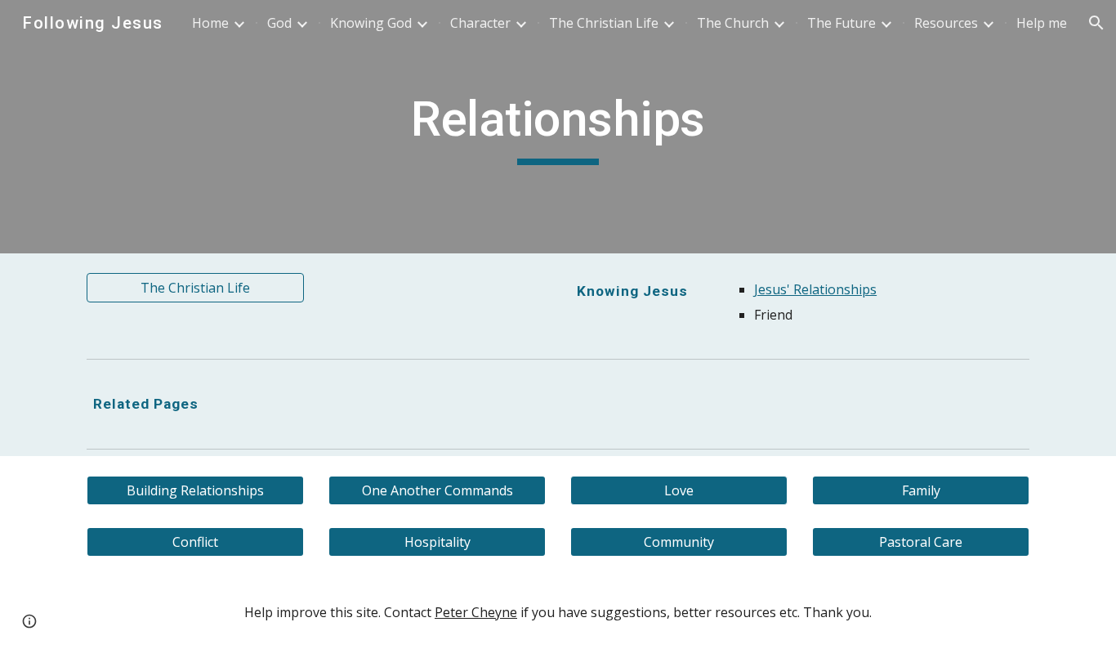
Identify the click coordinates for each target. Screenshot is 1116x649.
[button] (1096, 23)
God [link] (279, 23)
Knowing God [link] (371, 23)
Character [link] (480, 23)
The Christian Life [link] (603, 23)
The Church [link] (733, 23)
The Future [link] (841, 23)
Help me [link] (1041, 23)
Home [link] (210, 23)
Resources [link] (946, 23)
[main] (558, 127)
